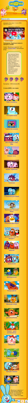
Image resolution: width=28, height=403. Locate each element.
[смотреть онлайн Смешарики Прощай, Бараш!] (11, 374)
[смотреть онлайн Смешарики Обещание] (11, 347)
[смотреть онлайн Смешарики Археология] (11, 266)
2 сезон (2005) (12, 48)
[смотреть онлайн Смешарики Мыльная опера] (11, 306)
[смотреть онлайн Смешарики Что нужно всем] (11, 118)
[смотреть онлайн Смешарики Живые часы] (11, 158)
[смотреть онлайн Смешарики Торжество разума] (11, 131)
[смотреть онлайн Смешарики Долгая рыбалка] (11, 320)
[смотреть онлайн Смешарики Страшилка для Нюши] (11, 199)
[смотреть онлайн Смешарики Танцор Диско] (11, 293)
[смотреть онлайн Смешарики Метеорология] (11, 279)
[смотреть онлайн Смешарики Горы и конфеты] (11, 104)
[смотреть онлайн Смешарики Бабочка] (11, 252)
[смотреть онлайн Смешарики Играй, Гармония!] (11, 172)
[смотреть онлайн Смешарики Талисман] (11, 185)
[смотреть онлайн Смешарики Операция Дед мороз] (11, 225)
